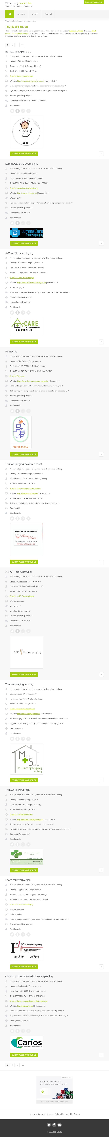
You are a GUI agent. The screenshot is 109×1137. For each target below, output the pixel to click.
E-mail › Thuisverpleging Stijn (21, 814)
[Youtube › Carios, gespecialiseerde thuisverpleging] (28, 1031)
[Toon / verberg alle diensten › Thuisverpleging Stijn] (54, 829)
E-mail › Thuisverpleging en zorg (22, 709)
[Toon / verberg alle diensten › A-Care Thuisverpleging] (54, 292)
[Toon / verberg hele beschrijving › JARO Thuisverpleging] (54, 606)
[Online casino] (56, 1077)
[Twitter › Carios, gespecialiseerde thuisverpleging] (12, 1031)
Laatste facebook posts (20, 101)
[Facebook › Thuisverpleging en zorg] (17, 739)
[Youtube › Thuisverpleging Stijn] (28, 844)
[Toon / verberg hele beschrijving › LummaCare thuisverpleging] (54, 198)
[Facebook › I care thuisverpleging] (17, 934)
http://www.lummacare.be (27, 193)
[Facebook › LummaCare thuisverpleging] (17, 223)
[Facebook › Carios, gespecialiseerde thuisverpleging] (17, 1031)
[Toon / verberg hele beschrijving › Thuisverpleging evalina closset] (54, 498)
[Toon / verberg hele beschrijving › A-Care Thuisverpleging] (54, 287)
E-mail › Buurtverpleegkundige (21, 76)
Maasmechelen (24, 263)
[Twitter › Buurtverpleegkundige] (12, 111)
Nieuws (21, 14)
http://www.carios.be (25, 1006)
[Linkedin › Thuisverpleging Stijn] (23, 844)
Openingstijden (17, 508)
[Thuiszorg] (9, 14)
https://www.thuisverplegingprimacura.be (32, 381)
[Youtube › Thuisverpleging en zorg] (28, 739)
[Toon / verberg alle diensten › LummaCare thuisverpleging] (54, 203)
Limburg (13, 61)
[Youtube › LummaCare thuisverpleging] (28, 223)
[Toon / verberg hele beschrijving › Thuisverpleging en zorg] (54, 718)
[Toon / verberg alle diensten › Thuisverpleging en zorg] (54, 723)
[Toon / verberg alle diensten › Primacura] (54, 391)
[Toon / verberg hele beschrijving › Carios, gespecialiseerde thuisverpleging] (54, 1011)
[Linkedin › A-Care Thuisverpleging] (23, 312)
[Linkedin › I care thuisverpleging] (23, 934)
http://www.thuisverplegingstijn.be (30, 819)
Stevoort (21, 61)
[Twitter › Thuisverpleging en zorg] (12, 739)
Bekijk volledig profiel (24, 154)
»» (23, 45)
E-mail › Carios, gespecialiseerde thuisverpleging (28, 1001)
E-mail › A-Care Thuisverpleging (22, 278)
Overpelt (21, 800)
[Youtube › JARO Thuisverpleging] (28, 631)
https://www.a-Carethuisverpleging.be (31, 283)
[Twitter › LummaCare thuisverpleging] (12, 223)
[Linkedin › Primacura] (23, 411)
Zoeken (34, 14)
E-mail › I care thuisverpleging (21, 905)
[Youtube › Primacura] (28, 411)
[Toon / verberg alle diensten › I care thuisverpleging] (54, 919)
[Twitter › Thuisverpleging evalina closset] (12, 518)
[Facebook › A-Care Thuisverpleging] (17, 312)
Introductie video (39, 101)
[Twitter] (49, 1125)
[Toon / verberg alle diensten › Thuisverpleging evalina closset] (54, 503)
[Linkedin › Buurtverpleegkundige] (23, 111)
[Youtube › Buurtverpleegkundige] (28, 111)
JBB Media (52, 1132)
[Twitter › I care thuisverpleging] (12, 934)
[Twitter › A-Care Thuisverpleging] (12, 312)
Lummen (21, 173)
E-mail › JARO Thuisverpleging (22, 596)
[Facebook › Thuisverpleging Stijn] (17, 844)
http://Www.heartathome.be (27, 493)
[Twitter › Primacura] (12, 411)
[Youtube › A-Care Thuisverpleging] (28, 312)
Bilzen (20, 694)
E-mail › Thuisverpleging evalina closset (25, 489)
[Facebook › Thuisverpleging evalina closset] (17, 518)
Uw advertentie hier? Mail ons (54, 1102)
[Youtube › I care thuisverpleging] (28, 934)
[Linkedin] (59, 1125)
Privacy (59, 1132)
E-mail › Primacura (17, 376)
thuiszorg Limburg (76, 31)
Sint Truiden (22, 361)
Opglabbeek (22, 581)
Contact (48, 14)
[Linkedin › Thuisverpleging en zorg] (23, 739)
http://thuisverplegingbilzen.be (28, 714)
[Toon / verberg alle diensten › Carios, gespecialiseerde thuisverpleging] (54, 1016)
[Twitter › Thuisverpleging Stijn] (12, 844)
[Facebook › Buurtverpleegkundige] (17, 111)
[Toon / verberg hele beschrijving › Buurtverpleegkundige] (54, 86)
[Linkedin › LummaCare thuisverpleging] (23, 223)
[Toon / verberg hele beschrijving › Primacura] (54, 386)
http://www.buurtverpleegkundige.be (31, 81)
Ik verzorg (93, 2)
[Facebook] (54, 1125)
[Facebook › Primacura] (17, 411)
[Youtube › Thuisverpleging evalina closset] (28, 518)
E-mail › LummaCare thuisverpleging (24, 188)
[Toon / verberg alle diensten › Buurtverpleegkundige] (54, 91)
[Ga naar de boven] (101, 154)
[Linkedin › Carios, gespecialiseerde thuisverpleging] (23, 1031)
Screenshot (51, 81)
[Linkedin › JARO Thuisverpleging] (23, 631)
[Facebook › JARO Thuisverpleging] (17, 631)
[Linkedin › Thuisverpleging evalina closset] (23, 518)
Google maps (32, 61)
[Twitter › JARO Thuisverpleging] (12, 631)
